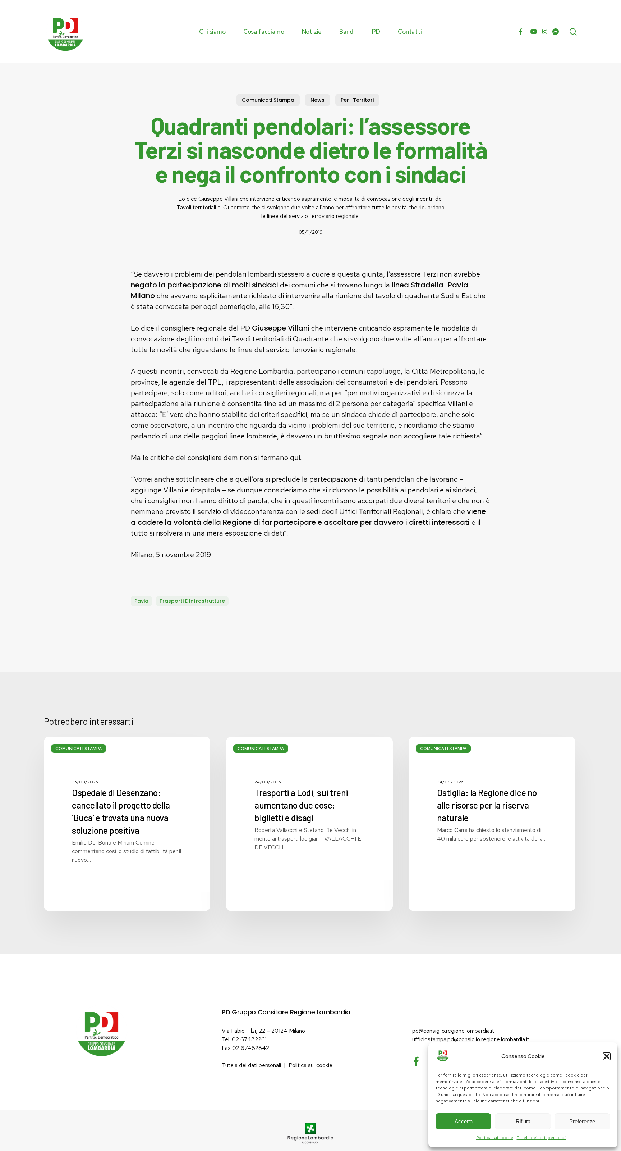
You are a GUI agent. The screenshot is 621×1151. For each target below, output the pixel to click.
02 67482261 (249, 1039)
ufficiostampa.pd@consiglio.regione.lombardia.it (470, 1039)
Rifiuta (523, 1121)
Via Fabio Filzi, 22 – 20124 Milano (263, 1030)
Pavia (141, 601)
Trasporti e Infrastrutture (192, 601)
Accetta (464, 1121)
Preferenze (582, 1121)
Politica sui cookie (494, 1138)
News (317, 100)
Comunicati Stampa (268, 100)
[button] (606, 1056)
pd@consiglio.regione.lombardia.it (453, 1030)
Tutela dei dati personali (541, 1138)
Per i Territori (357, 100)
